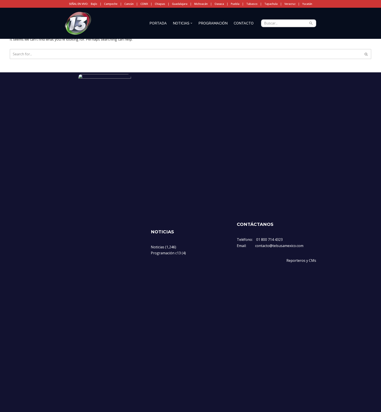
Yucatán (307, 4)
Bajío (94, 4)
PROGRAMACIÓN (213, 23)
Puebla (235, 4)
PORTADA (158, 23)
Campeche (111, 4)
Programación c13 (166, 253)
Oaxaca (219, 4)
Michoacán (201, 4)
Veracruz (289, 4)
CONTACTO (244, 23)
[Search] (311, 23)
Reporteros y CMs (301, 260)
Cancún (129, 4)
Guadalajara (179, 4)
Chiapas (160, 4)
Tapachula (271, 4)
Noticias (157, 247)
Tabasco (252, 4)
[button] (191, 23)
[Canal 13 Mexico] (78, 23)
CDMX (144, 4)
